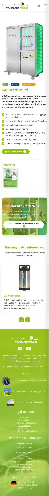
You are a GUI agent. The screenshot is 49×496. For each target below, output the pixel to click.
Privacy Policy (24, 420)
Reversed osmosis (24, 464)
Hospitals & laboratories (24, 447)
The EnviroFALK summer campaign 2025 (29, 391)
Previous (21, 319)
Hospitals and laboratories (24, 470)
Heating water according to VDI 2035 (24, 461)
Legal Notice (24, 417)
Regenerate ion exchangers (35, 366)
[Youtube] (28, 348)
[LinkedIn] (20, 348)
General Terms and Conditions (24, 423)
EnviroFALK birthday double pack (29, 402)
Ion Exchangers (24, 467)
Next (27, 319)
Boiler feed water (25, 458)
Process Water (24, 456)
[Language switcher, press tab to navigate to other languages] (40, 5)
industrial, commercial (21, 358)
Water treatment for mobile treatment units (29, 380)
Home (5, 84)
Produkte (15, 84)
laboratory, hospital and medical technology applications (28, 359)
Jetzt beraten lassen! (13, 151)
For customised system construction (24, 223)
